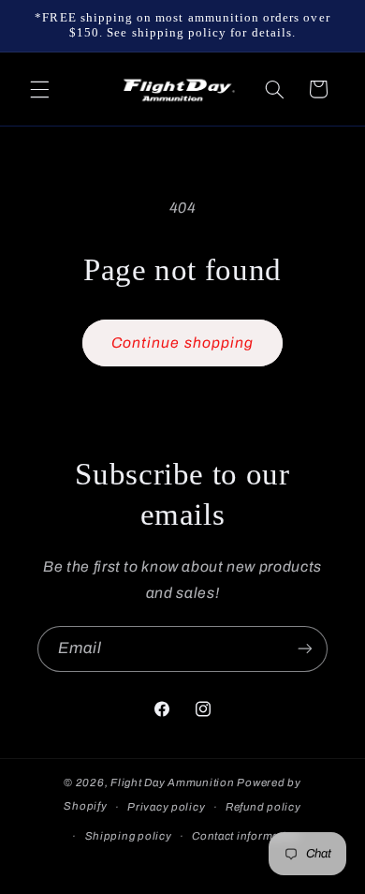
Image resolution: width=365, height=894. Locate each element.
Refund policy (263, 806)
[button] (39, 89)
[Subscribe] (305, 649)
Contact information (246, 836)
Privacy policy (166, 806)
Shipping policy (128, 836)
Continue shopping (182, 342)
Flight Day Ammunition (172, 782)
